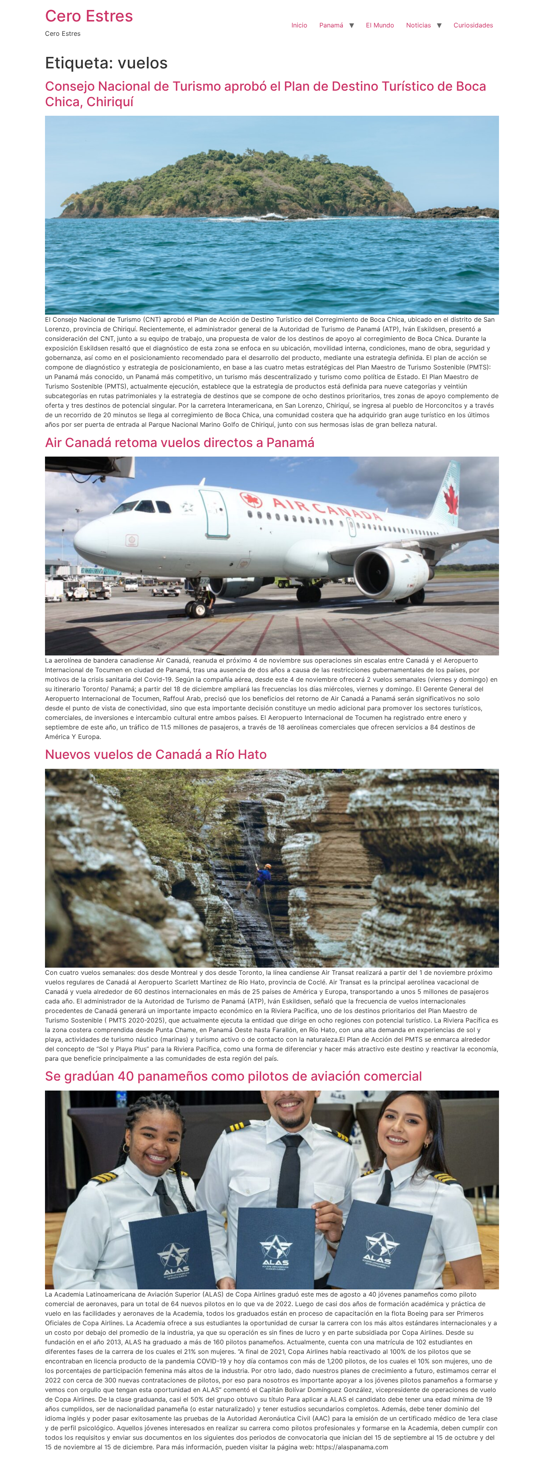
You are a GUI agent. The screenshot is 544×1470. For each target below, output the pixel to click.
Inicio (299, 25)
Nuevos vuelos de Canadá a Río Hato (156, 754)
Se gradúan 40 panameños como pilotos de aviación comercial (233, 1076)
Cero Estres (89, 15)
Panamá (331, 25)
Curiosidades (473, 25)
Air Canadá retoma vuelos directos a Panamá (180, 442)
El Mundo (380, 25)
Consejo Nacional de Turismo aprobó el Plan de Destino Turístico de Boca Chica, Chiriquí (265, 93)
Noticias (418, 25)
